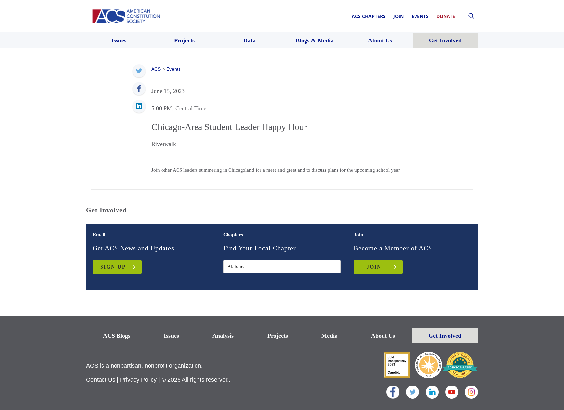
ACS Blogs (116, 335)
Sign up (113, 267)
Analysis (223, 335)
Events (420, 16)
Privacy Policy (138, 379)
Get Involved (445, 335)
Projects (277, 335)
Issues (171, 335)
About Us (383, 335)
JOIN (374, 267)
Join (398, 16)
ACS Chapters (368, 16)
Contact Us (100, 379)
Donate (445, 16)
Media (329, 335)
